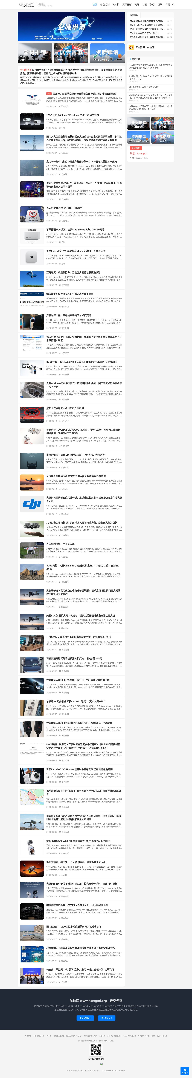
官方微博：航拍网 (144, 47)
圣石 (153, 1036)
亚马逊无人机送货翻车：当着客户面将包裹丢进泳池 (73, 272)
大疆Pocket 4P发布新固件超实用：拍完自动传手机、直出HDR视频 (81, 883)
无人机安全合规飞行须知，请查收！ (65, 208)
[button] (67, 38)
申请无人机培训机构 (114, 1036)
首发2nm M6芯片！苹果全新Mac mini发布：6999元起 (75, 251)
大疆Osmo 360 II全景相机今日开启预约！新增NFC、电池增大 (79, 723)
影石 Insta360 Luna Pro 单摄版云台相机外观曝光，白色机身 (78, 840)
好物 (62, 128)
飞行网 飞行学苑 (144, 1036)
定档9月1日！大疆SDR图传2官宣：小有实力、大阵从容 (75, 454)
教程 (137, 4)
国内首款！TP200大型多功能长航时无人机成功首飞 (73, 926)
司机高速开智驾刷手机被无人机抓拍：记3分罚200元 (74, 658)
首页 (95, 4)
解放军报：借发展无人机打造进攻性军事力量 (69, 294)
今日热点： (26, 70)
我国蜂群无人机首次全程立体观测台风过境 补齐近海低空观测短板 (80, 948)
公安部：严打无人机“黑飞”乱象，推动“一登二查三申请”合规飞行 (80, 969)
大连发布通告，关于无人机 (60, 544)
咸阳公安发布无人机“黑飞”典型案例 (65, 408)
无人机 (115, 4)
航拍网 (26, 5)
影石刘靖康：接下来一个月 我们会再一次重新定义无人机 (76, 862)
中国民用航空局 (38, 1036)
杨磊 (158, 1036)
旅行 (152, 4)
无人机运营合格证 (90, 1036)
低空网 (49, 1036)
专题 (144, 4)
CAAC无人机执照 (130, 1036)
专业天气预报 (109, 1041)
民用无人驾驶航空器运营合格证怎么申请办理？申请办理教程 (84, 93)
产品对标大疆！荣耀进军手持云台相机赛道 (68, 315)
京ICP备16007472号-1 (92, 1071)
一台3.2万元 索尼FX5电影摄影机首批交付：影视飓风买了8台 (78, 637)
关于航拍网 (106, 1018)
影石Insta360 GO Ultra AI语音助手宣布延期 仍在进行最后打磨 (79, 769)
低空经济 (104, 4)
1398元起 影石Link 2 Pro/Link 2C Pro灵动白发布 (72, 115)
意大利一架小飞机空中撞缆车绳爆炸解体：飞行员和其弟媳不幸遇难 (81, 161)
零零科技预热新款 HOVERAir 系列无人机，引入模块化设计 (77, 905)
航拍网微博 (85, 1018)
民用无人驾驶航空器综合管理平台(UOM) (68, 1036)
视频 (160, 4)
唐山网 (164, 1036)
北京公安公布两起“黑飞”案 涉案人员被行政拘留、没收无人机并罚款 (81, 522)
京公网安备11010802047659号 (114, 1071)
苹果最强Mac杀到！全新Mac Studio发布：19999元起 (75, 229)
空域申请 (102, 1036)
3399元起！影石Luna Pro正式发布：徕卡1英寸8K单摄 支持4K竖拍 (82, 362)
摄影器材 (126, 4)
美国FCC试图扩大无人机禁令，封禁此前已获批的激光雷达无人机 (80, 615)
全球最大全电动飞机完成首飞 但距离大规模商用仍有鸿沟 (76, 476)
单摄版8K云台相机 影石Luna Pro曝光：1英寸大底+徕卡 (75, 701)
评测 (167, 4)
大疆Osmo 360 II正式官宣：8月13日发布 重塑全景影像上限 (78, 680)
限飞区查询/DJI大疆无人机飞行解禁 (90, 1041)
